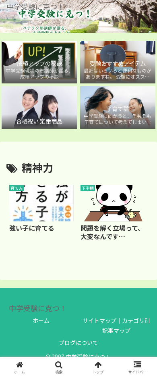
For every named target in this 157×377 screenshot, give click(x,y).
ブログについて (78, 342)
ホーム (41, 320)
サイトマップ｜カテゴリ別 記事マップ (116, 325)
